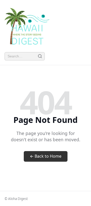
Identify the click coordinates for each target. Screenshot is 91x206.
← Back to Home (45, 156)
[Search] (39, 56)
